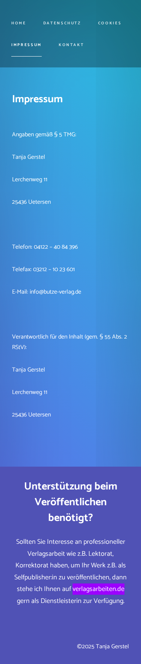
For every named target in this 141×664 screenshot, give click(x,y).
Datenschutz (62, 23)
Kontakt (71, 45)
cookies (109, 23)
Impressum (26, 45)
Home (18, 23)
